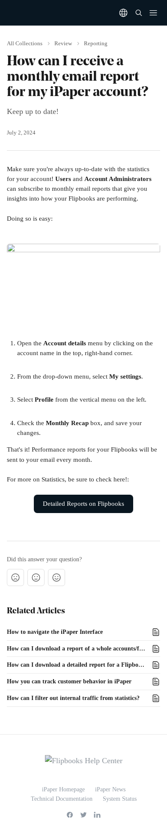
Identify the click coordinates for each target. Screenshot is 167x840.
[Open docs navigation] (153, 13)
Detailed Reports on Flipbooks (83, 503)
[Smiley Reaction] (56, 577)
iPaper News (110, 789)
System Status (120, 799)
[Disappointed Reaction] (15, 577)
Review (63, 43)
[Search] (139, 13)
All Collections (24, 43)
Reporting (95, 43)
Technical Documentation (61, 799)
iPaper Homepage (63, 789)
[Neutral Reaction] (36, 577)
